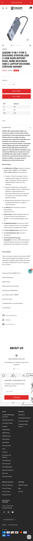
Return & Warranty (7, 485)
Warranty (8, 320)
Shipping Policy (6, 494)
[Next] (30, 45)
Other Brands (6, 439)
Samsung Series (6, 445)
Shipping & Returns (11, 315)
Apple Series (5, 442)
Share (3, 120)
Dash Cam (5, 473)
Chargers (4, 426)
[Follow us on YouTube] (12, 512)
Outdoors (5, 452)
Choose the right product (23, 425)
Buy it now (16, 96)
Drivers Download (23, 421)
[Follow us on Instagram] (8, 512)
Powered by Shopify (13, 524)
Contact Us (21, 414)
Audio (4, 449)
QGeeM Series (6, 429)
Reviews (20, 491)
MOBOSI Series (6, 436)
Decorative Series (7, 476)
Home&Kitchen (6, 460)
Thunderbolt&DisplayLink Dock (8, 415)
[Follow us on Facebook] (4, 512)
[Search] (6, 8)
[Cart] (30, 8)
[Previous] (3, 45)
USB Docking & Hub (7, 420)
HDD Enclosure (6, 463)
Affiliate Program (23, 485)
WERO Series (6, 432)
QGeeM (4, 49)
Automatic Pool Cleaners (6, 456)
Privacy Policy (6, 491)
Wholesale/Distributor (24, 418)
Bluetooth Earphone (7, 470)
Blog (19, 488)
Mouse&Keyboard (7, 467)
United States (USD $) (8, 519)
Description (6, 127)
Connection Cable (7, 423)
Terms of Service (6, 488)
